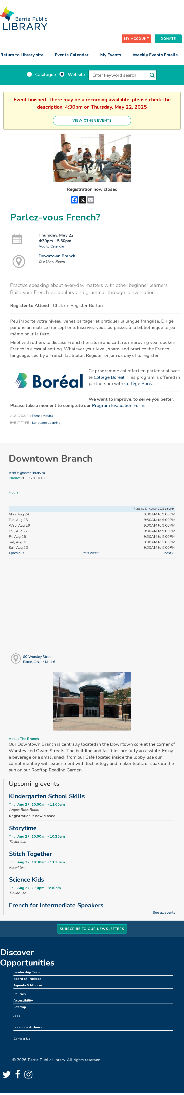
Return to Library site (22, 55)
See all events (164, 912)
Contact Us (21, 1038)
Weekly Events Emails (155, 55)
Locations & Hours (27, 1027)
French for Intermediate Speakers (56, 905)
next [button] (168, 553)
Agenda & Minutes (27, 985)
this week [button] (91, 553)
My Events (110, 55)
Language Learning (46, 422)
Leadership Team (26, 972)
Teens (36, 415)
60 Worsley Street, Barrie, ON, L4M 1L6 (39, 659)
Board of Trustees (27, 978)
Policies (19, 994)
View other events (92, 120)
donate (168, 38)
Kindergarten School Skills (47, 796)
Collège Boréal (109, 377)
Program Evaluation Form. (118, 405)
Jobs (16, 1015)
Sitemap (19, 1007)
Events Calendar (71, 55)
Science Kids (26, 880)
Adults (48, 415)
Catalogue (45, 75)
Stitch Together (30, 854)
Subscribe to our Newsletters (92, 929)
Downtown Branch (57, 256)
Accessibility (23, 1000)
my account (136, 38)
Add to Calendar (51, 246)
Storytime (23, 828)
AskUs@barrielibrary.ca (27, 472)
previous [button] (17, 553)
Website (76, 75)
